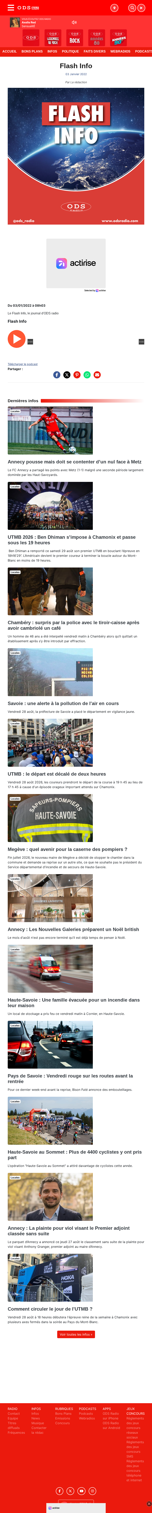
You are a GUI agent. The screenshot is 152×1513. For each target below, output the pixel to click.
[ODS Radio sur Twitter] (70, 1491)
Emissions (62, 1418)
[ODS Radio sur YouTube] (81, 1491)
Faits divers (95, 51)
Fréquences (16, 1433)
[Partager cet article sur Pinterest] (76, 377)
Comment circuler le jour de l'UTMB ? (50, 1309)
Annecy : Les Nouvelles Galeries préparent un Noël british (73, 929)
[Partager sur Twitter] (65, 377)
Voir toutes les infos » (76, 1334)
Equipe (13, 1418)
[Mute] (74, 22)
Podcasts (86, 1413)
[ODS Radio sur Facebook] (59, 1491)
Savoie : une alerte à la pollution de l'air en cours (63, 703)
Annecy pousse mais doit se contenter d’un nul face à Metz (75, 461)
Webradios (120, 51)
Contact (14, 1413)
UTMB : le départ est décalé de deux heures (57, 774)
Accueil (9, 51)
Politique (70, 51)
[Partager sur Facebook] (55, 377)
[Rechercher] (132, 8)
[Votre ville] (114, 8)
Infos (52, 51)
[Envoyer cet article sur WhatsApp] (86, 377)
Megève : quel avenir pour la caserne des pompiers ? (67, 849)
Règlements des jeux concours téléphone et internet (135, 1470)
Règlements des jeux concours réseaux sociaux (135, 1427)
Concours (62, 1423)
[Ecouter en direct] (141, 8)
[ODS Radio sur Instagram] (92, 1491)
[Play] (5, 35)
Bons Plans (32, 51)
